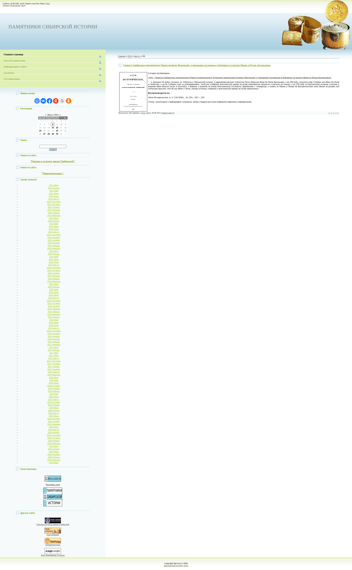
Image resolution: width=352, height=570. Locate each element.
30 (57, 134)
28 (48, 134)
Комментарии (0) (168, 113)
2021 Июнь (54, 416)
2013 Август (53, 232)
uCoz (186, 566)
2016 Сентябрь (54, 331)
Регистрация (15, 5)
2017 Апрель (54, 350)
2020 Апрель (54, 410)
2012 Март (54, 185)
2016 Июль (54, 325)
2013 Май (53, 224)
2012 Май (53, 191)
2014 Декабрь (53, 276)
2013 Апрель (54, 221)
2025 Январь (54, 441)
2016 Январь (54, 312)
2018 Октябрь (53, 386)
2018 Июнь (54, 383)
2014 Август (53, 265)
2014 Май (53, 257)
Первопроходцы (52, 545)
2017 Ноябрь (54, 366)
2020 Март (54, 408)
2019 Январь (54, 391)
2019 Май (53, 394)
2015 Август (53, 298)
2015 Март (54, 284)
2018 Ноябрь (54, 388)
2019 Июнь (54, 397)
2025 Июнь (54, 452)
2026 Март (54, 463)
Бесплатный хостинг (173, 566)
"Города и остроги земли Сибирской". (52, 161)
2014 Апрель (54, 254)
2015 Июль (54, 295)
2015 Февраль (53, 281)
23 (57, 131)
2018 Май (53, 380)
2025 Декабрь (53, 454)
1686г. (239, 78)
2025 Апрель (54, 449)
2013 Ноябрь (54, 240)
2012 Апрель (54, 188)
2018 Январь (54, 372)
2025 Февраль (53, 443)
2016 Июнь (54, 323)
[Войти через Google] (62, 101)
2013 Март (54, 218)
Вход (23, 5)
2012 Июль (54, 196)
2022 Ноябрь (54, 421)
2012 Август (53, 199)
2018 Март (54, 377)
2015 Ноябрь (54, 306)
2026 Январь (54, 457)
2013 (130, 56)
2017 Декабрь (53, 369)
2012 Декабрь (53, 210)
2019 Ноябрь (54, 405)
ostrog (143, 113)
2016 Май (53, 320)
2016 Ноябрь (54, 336)
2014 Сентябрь (54, 268)
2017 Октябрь (53, 364)
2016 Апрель (54, 317)
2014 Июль (54, 262)
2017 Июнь (54, 355)
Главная (6, 5)
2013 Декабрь (53, 243)
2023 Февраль (53, 424)
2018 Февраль (53, 375)
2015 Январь (54, 279)
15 (53, 128)
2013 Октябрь (53, 237)
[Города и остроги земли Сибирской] (53, 522)
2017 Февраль (53, 345)
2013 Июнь (54, 226)
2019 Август (53, 399)
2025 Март (54, 446)
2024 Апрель (54, 432)
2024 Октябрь (53, 438)
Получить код (53, 485)
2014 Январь (54, 246)
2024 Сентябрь (54, 435)
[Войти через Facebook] (49, 101)
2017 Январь (54, 342)
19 (40, 131)
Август (137, 56)
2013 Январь (54, 213)
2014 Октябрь (53, 270)
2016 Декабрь (53, 339)
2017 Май (53, 353)
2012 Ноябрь (54, 207)
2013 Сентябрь (54, 235)
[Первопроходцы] (53, 543)
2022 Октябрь (53, 419)
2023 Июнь (54, 427)
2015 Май (53, 290)
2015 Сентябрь (54, 301)
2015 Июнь (54, 292)
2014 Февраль (53, 248)
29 (53, 134)
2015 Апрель (54, 287)
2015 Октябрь (53, 303)
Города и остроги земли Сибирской (52, 524)
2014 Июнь (54, 259)
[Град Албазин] (53, 533)
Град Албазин (53, 535)
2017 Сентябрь (54, 361)
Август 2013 (52, 115)
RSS (48, 4)
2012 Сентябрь (54, 202)
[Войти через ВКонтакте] (43, 101)
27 (44, 134)
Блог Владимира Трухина (53, 555)
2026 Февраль (53, 460)
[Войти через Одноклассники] (68, 101)
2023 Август (53, 430)
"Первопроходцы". (53, 173)
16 (57, 128)
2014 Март (54, 251)
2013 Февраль (53, 215)
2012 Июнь (54, 193)
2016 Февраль (53, 314)
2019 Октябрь (53, 402)
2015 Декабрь (53, 309)
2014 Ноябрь (54, 273)
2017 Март (54, 347)
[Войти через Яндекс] (55, 101)
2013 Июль (54, 229)
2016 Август (53, 328)
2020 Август (53, 413)
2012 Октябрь (53, 204)
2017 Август (53, 358)
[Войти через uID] (37, 101)
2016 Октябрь (53, 334)
